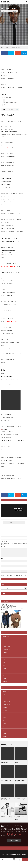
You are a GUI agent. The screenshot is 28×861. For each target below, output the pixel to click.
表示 (17, 109)
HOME (3, 47)
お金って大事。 (17, 762)
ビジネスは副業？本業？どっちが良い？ (20, 781)
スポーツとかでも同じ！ (9, 99)
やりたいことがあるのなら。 (6, 780)
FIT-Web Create (13, 854)
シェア (8, 860)
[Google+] (18, 53)
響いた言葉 (5, 681)
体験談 (4, 659)
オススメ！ (5, 639)
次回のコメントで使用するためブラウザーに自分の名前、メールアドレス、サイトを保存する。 (13, 575)
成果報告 (4, 668)
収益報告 (4, 662)
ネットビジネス (5, 697)
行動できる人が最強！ (7, 97)
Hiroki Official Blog (5, 2)
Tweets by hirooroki (4, 596)
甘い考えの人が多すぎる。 (6, 762)
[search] (25, 588)
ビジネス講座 (5, 652)
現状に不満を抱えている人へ (6, 799)
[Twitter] (11, 53)
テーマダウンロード (14, 840)
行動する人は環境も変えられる (10, 102)
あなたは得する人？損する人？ (16, 47)
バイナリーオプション (6, 646)
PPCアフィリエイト (6, 636)
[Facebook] (4, 53)
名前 (2, 558)
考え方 (15, 11)
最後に (4, 104)
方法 (3, 671)
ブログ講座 (5, 655)
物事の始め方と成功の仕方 (20, 799)
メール (2, 563)
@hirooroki (11, 61)
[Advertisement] (14, 31)
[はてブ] (24, 53)
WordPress (23, 854)
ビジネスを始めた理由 (6, 649)
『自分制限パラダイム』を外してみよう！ (20, 818)
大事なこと (5, 665)
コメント (3, 546)
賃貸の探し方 (5, 678)
